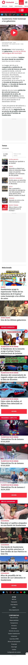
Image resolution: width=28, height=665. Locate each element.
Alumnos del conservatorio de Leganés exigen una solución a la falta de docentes (14, 363)
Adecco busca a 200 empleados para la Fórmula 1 (5, 207)
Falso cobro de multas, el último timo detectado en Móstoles (14, 390)
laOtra (14, 607)
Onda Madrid (18, 6)
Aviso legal (14, 647)
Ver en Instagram (10, 592)
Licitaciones (14, 636)
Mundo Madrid (5, 317)
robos (11, 166)
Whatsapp (26, 14)
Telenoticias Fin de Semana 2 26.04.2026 (14, 476)
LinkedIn (18, 14)
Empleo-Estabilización (14, 633)
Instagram (10, 14)
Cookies (14, 649)
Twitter (6, 15)
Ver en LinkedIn (17, 592)
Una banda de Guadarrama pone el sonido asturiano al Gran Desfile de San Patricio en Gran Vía (14, 535)
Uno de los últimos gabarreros (14, 308)
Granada (11, 198)
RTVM (14, 597)
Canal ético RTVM (14, 639)
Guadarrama (5, 148)
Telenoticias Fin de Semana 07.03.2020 (14, 428)
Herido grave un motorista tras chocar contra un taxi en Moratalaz (5, 180)
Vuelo (11, 186)
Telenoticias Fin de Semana (9, 346)
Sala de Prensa (14, 617)
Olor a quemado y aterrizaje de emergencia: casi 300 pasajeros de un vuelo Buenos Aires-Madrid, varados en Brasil (5, 189)
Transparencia (14, 623)
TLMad (11, 6)
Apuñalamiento (13, 159)
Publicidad (14, 628)
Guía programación (14, 610)
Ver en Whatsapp (24, 592)
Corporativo (14, 615)
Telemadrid (14, 602)
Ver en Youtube (21, 592)
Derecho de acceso (14, 631)
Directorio (14, 625)
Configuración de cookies (14, 652)
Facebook (2, 15)
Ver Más (14, 411)
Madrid (3, 287)
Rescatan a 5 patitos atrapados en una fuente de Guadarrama (14, 511)
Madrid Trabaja (13, 205)
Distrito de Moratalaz (15, 178)
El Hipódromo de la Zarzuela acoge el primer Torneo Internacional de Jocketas (14, 337)
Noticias (4, 6)
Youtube (22, 14)
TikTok (14, 15)
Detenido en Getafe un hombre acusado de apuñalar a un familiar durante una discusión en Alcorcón (5, 162)
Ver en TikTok (14, 592)
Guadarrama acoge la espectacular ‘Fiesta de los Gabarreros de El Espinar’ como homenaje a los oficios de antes (13, 278)
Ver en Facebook (3, 592)
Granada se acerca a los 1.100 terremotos (5, 200)
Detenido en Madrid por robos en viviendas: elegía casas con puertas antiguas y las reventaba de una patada (5, 169)
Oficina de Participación (14, 641)
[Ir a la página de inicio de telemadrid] (8, 2)
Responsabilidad (14, 620)
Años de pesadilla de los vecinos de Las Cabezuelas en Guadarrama (14, 564)
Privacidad (14, 644)
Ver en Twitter (7, 592)
